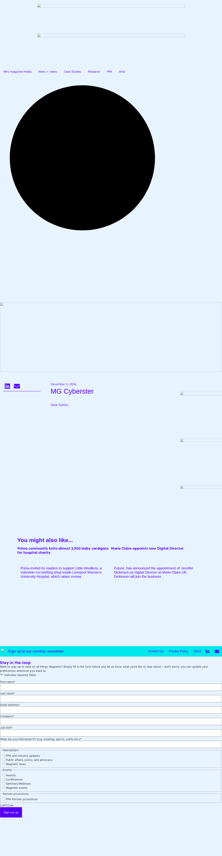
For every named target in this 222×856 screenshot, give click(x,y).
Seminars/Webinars (18, 783)
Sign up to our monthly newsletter (36, 651)
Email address (10, 704)
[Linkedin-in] (207, 651)
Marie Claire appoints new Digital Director (147, 548)
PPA (109, 71)
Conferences (14, 779)
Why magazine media (17, 71)
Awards (11, 775)
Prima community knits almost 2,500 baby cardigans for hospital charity (63, 550)
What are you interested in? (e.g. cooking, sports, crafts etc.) (41, 739)
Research (94, 71)
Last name (7, 693)
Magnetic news (16, 764)
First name (7, 681)
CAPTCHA (7, 805)
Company (7, 716)
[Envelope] (216, 651)
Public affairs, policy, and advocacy (29, 759)
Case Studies (72, 71)
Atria (122, 71)
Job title (6, 727)
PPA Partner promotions (22, 799)
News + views (48, 71)
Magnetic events (17, 787)
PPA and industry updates (23, 755)
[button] (7, 386)
